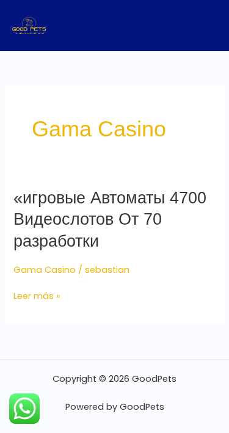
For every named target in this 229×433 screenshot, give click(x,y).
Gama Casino (44, 270)
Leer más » (36, 296)
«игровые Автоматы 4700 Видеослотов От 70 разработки (109, 219)
